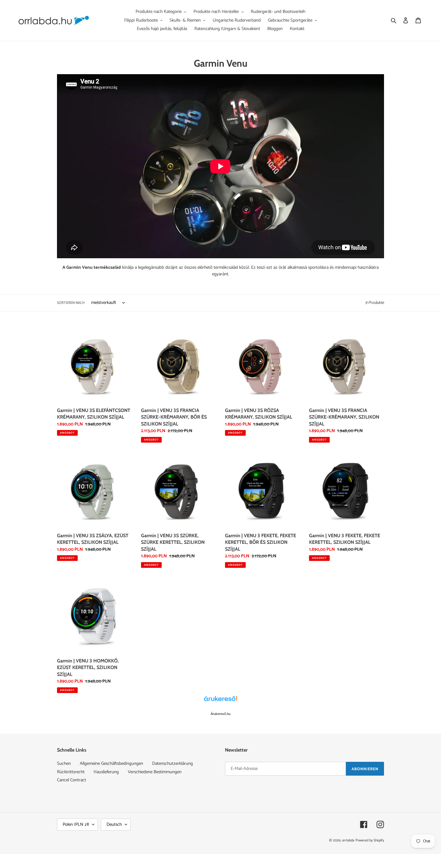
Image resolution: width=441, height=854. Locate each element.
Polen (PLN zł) (76, 824)
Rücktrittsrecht (71, 772)
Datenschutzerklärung (172, 763)
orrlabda (348, 840)
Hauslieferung (106, 772)
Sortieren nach (71, 303)
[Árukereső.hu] (220, 701)
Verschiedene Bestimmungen (155, 772)
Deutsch (114, 824)
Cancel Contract (71, 780)
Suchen (64, 763)
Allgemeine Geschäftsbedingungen (111, 763)
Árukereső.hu (220, 714)
